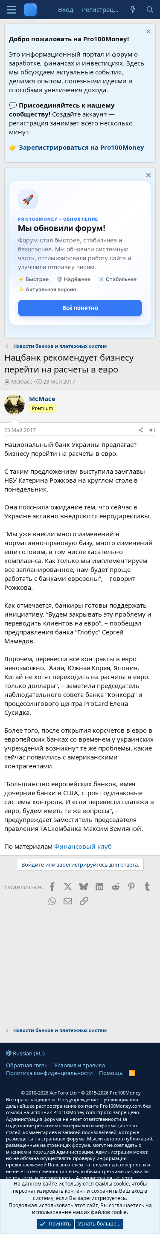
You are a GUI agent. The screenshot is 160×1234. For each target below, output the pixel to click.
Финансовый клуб (83, 846)
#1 (152, 430)
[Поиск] (150, 9)
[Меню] (12, 9)
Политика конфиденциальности (49, 1073)
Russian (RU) (28, 1053)
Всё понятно (80, 308)
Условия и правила (79, 1065)
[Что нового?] (133, 9)
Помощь (111, 1073)
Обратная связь (27, 1065)
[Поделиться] (140, 430)
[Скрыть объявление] (147, 32)
